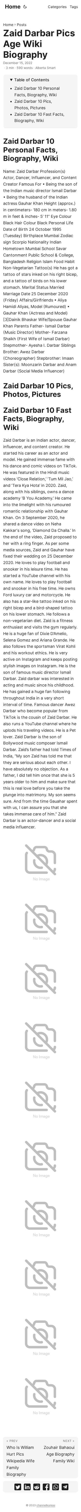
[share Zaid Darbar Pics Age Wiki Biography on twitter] (17, 1488)
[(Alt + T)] (25, 6)
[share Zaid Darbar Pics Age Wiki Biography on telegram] (65, 1488)
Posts (21, 24)
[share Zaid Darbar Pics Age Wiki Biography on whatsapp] (55, 1488)
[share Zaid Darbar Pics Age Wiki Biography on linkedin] (27, 1488)
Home (12, 6)
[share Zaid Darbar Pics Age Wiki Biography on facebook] (46, 1488)
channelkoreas (45, 1505)
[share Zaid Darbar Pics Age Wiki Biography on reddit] (36, 1488)
